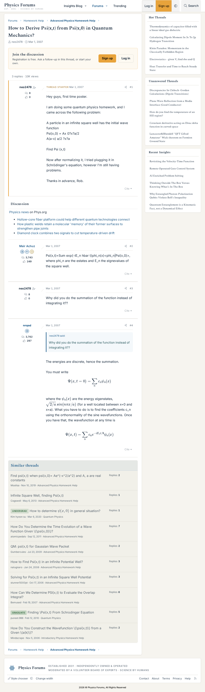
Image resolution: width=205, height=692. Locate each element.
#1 (131, 87)
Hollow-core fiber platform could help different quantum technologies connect (73, 219)
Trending (119, 6)
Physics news (19, 212)
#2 (131, 246)
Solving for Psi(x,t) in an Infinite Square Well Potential (51, 577)
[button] (86, 6)
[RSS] (195, 678)
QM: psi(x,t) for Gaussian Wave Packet (40, 546)
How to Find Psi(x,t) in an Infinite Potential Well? (47, 562)
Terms (166, 678)
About (155, 678)
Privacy (177, 678)
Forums (97, 6)
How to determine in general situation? (65, 511)
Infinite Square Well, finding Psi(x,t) (37, 495)
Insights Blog (73, 6)
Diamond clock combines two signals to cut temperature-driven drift (66, 233)
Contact (144, 678)
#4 (131, 325)
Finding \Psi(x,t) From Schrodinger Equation (61, 612)
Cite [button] (127, 188)
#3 (131, 288)
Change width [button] (44, 678)
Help (188, 678)
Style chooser (19, 678)
